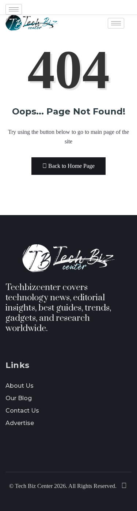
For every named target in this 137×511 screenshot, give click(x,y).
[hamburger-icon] (13, 9)
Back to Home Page (71, 166)
